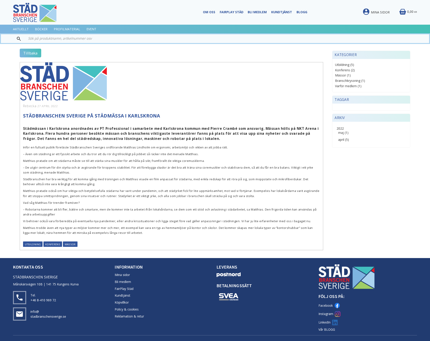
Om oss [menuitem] (209, 12)
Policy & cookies (127, 309)
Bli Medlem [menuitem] (257, 12)
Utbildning (33, 244)
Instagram (325, 314)
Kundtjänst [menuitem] (281, 12)
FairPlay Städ (124, 289)
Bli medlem (123, 282)
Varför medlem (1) (348, 86)
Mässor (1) (343, 75)
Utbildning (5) (344, 65)
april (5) (343, 140)
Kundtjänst (122, 295)
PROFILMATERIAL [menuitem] (67, 29)
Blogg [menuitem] (302, 12)
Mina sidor (122, 275)
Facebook (325, 305)
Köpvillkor (122, 302)
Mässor (70, 244)
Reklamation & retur (129, 316)
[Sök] (13, 39)
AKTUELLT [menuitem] (21, 29)
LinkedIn (324, 322)
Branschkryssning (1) (350, 81)
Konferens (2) (345, 70)
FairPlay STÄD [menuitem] (231, 12)
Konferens (52, 244)
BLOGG (329, 329)
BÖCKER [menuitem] (41, 29)
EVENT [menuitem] (91, 29)
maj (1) (343, 133)
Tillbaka (30, 53)
